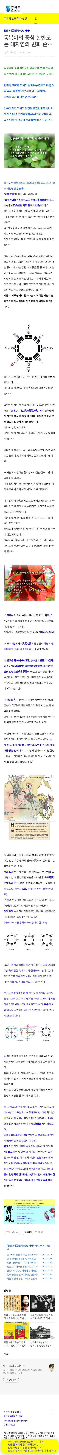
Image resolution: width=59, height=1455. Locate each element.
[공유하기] (13, 1232)
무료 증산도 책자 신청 (15, 18)
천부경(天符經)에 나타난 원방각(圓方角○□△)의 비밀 (22, 1276)
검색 (45, 6)
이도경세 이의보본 (14, 1366)
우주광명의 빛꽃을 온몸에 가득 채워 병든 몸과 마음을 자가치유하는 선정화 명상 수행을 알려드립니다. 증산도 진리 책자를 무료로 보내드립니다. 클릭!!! (32, 1446)
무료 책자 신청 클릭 (12, 1411)
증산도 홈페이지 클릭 (13, 1416)
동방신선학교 (9, 1424)
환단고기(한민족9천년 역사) (17, 30)
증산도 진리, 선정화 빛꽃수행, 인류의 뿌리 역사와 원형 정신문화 (22, 1371)
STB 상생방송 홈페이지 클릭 (16, 1420)
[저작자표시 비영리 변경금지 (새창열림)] (38, 1232)
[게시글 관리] (17, 1232)
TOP (52, 1412)
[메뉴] (53, 6)
